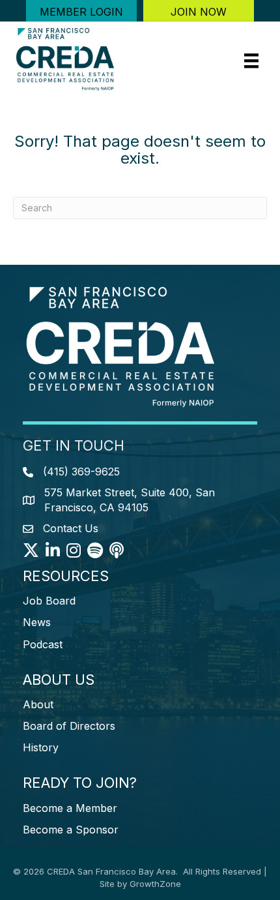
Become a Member (70, 808)
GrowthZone (155, 883)
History (41, 747)
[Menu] (251, 60)
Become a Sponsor (71, 829)
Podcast (43, 644)
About (38, 704)
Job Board (49, 600)
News (37, 622)
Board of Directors (69, 725)
